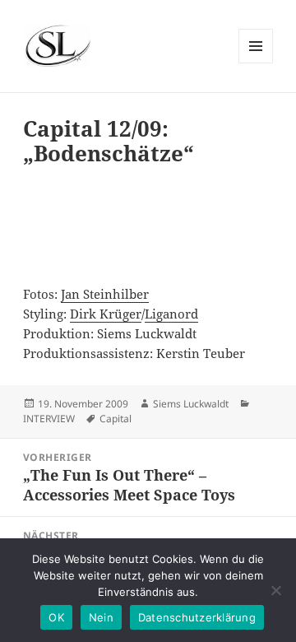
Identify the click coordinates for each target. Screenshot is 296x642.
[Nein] (275, 590)
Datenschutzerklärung (197, 617)
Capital (115, 419)
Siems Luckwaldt (191, 404)
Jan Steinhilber (105, 294)
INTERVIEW (49, 419)
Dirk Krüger (105, 313)
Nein (101, 617)
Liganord (171, 313)
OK (56, 617)
